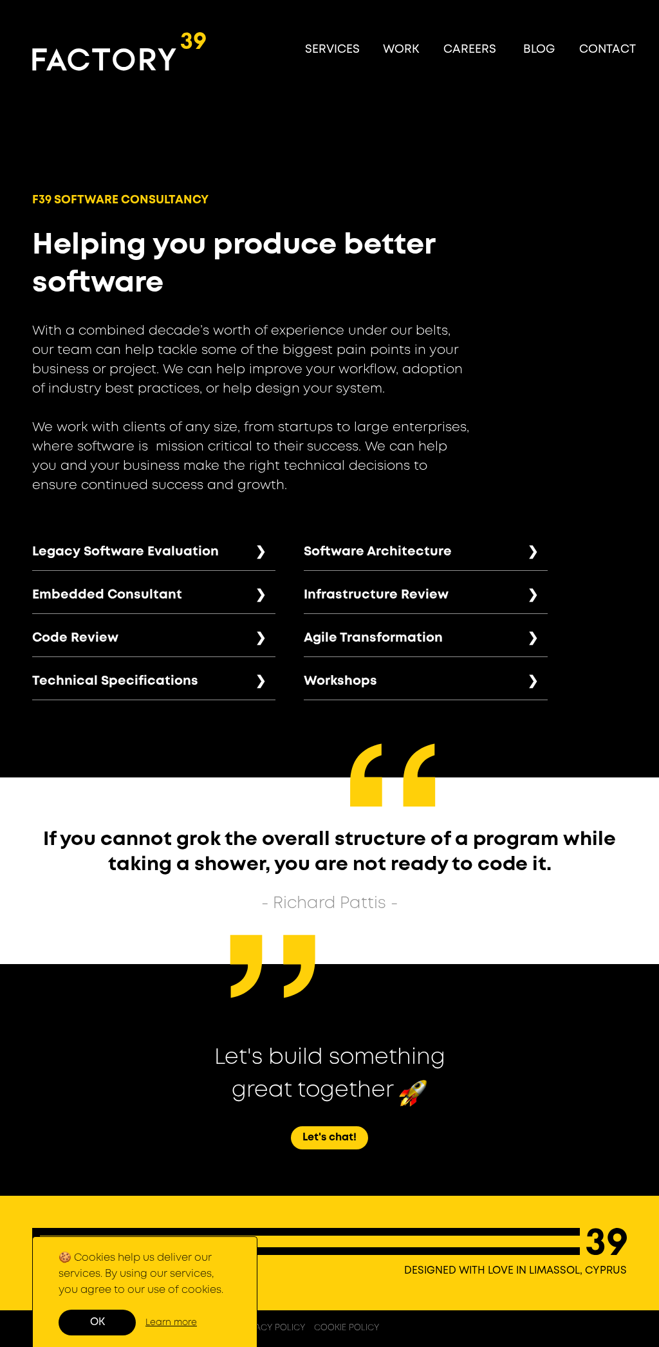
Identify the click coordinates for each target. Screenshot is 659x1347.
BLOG (539, 49)
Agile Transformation (373, 638)
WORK (401, 49)
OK (97, 1322)
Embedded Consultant (107, 595)
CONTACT (607, 49)
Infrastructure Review (376, 595)
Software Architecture (378, 552)
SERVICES (332, 49)
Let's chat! (329, 1137)
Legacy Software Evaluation (125, 552)
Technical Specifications (115, 681)
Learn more (171, 1322)
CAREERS (469, 49)
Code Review (75, 638)
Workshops (340, 681)
